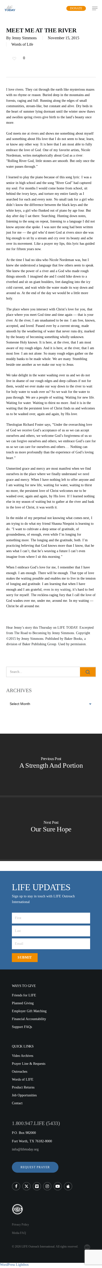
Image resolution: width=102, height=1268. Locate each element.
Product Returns (23, 1087)
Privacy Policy (20, 1224)
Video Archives (22, 1056)
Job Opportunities (24, 1095)
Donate (76, 8)
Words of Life (22, 44)
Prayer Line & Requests (28, 1064)
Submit (25, 957)
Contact (17, 1103)
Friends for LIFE (24, 995)
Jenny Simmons (24, 38)
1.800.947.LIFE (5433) (36, 1123)
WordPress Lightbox (14, 1265)
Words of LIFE (22, 1079)
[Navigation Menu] (95, 8)
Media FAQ (19, 1233)
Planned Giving (23, 1003)
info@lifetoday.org (25, 1149)
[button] (35, 1167)
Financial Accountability (29, 1019)
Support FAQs (22, 1027)
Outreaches (19, 1071)
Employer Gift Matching (29, 1011)
